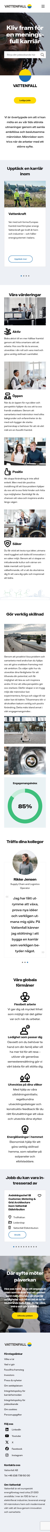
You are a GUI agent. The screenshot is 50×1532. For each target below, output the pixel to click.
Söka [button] (42, 54)
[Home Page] (18, 6)
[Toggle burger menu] (43, 6)
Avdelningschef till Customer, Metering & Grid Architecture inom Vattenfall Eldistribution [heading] (22, 1202)
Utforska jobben (25, 1315)
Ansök (17, 1234)
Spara (39, 1196)
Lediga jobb (25, 100)
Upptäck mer (20, 259)
